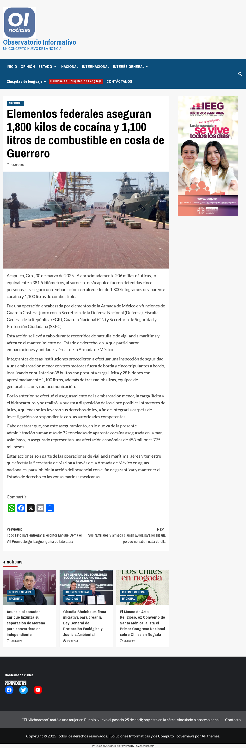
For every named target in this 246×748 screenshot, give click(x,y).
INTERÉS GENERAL (128, 66)
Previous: (44, 535)
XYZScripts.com (145, 745)
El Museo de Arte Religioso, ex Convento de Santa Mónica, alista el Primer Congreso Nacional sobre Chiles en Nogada (142, 623)
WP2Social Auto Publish (106, 745)
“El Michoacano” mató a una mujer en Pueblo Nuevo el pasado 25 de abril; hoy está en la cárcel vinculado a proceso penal (121, 719)
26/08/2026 (16, 641)
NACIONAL (69, 66)
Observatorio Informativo (39, 42)
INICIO (12, 66)
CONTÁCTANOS (119, 81)
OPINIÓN (28, 66)
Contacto (233, 719)
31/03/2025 (18, 165)
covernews (185, 736)
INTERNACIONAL (95, 66)
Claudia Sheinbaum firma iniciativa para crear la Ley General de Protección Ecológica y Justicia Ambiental (84, 623)
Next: (127, 535)
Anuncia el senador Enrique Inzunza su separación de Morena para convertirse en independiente (26, 623)
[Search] (240, 74)
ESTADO (45, 66)
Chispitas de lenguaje (54, 81)
